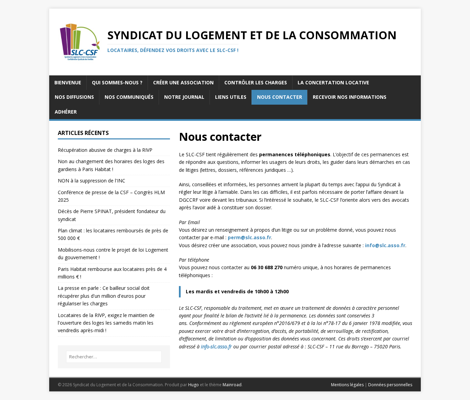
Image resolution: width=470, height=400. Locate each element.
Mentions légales (347, 385)
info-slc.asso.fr (216, 346)
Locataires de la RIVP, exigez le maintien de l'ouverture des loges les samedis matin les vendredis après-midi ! (106, 323)
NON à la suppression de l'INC (91, 180)
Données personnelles (390, 385)
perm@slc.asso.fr (249, 237)
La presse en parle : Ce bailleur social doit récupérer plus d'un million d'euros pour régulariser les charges (104, 296)
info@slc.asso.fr (385, 245)
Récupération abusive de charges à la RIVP (105, 150)
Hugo (193, 385)
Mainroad (232, 385)
